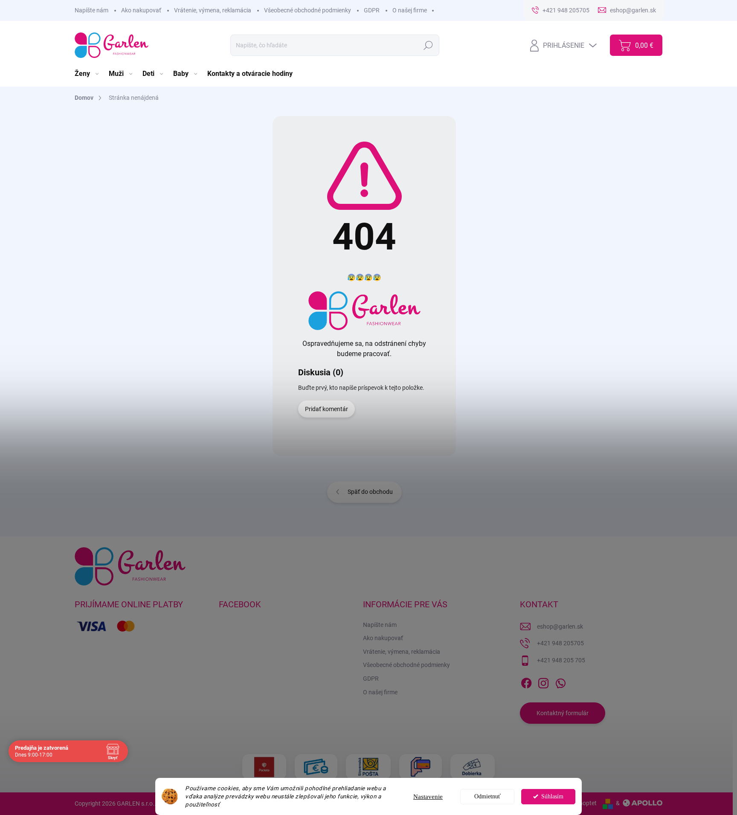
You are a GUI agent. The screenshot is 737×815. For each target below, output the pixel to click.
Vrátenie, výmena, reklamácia (212, 10)
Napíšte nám (91, 10)
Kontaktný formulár (563, 713)
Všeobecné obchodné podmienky (307, 10)
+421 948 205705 (560, 643)
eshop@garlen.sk (560, 626)
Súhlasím (552, 796)
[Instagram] (543, 681)
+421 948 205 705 (561, 660)
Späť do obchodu (370, 491)
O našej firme (409, 10)
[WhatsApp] (560, 681)
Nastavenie (428, 796)
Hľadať (428, 45)
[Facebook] (526, 681)
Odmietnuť (487, 796)
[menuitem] (87, 74)
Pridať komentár (326, 409)
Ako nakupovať (141, 10)
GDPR (372, 10)
